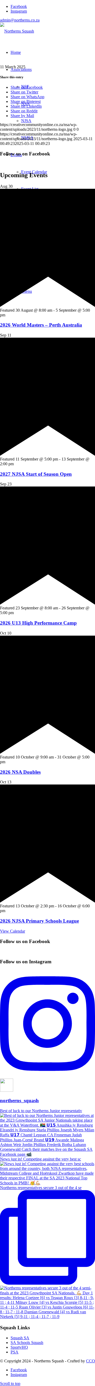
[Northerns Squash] (17, 31)
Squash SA (20, 1338)
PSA (14, 1352)
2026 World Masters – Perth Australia (41, 325)
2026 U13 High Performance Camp (38, 623)
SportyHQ (19, 1347)
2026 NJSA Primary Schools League (39, 921)
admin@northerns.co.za (20, 20)
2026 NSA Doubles (20, 772)
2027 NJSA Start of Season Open (36, 474)
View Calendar (12, 931)
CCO (90, 1361)
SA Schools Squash (27, 1342)
